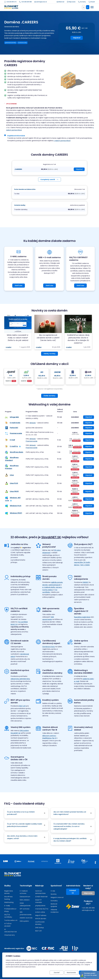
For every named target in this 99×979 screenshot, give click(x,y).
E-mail (12, 440)
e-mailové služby (48, 587)
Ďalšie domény (49, 396)
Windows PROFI (16, 513)
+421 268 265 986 (26, 2)
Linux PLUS (14, 483)
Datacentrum (25, 897)
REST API (22, 706)
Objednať (76, 38)
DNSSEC (86, 582)
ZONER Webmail (41, 897)
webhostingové (54, 585)
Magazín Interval (57, 897)
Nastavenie (71, 972)
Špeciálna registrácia (82, 617)
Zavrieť (56, 972)
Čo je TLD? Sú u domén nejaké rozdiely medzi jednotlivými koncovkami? (24, 825)
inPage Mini (14, 417)
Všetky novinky (49, 354)
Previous (4, 377)
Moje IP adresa (40, 915)
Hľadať (92, 2)
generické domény (10, 42)
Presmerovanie (16, 433)
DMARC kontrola (26, 918)
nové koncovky (22, 42)
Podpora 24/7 (88, 902)
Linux (12, 475)
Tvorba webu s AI (10, 920)
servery (59, 587)
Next (94, 377)
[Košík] (83, 7)
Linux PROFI (14, 491)
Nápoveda (71, 2)
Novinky (54, 894)
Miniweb (32, 423)
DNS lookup (39, 927)
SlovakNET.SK (51, 537)
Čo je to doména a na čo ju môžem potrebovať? (21, 813)
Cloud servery (9, 935)
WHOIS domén (40, 918)
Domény (8, 347)
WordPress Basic (16, 452)
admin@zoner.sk (41, 2)
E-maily (7, 906)
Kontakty (83, 2)
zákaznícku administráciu (20, 679)
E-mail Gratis (15, 423)
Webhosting (8, 902)
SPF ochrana (24, 909)
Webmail (61, 2)
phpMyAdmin (40, 906)
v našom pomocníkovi (62, 140)
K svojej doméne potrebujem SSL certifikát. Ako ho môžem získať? (70, 839)
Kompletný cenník (48, 179)
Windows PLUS (15, 506)
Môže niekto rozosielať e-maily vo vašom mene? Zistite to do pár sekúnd (18, 337)
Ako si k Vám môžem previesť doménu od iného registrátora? (69, 813)
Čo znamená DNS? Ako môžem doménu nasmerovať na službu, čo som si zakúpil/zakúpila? (68, 826)
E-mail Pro (14, 446)
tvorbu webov (47, 590)
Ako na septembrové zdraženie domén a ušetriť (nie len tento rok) (48, 337)
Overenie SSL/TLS (41, 909)
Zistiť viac (18, 285)
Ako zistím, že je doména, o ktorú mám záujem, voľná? (22, 837)
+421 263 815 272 (11, 2)
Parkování (14, 428)
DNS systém (24, 921)
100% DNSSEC (25, 900)
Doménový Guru (48, 647)
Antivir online (40, 912)
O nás (53, 891)
